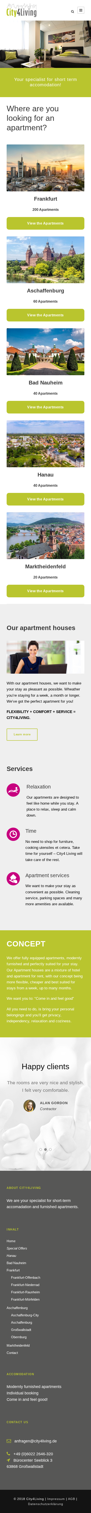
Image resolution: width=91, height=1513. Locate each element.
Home (11, 1241)
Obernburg (19, 1337)
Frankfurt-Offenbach (25, 1277)
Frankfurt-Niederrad (25, 1284)
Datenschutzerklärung (45, 1503)
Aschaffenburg (17, 1307)
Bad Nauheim (16, 1263)
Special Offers (17, 1248)
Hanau (11, 1255)
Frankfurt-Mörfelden (25, 1299)
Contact (12, 1352)
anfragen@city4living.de (35, 1441)
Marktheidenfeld (18, 1345)
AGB (71, 1499)
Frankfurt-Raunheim (25, 1292)
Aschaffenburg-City (25, 1315)
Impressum (56, 1499)
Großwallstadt (21, 1329)
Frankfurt (13, 1270)
